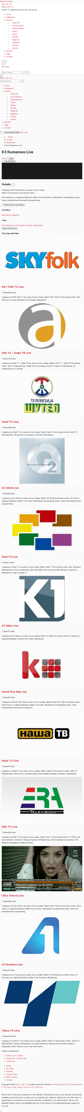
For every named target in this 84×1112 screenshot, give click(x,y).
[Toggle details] (12, 185)
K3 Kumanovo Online (23, 225)
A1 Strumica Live (12, 964)
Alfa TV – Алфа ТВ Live (16, 352)
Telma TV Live (11, 1030)
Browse (9, 51)
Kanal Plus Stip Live (14, 691)
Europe (9, 140)
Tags (8, 54)
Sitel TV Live (10, 556)
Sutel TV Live (10, 421)
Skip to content (6, 1)
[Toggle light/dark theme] (4, 61)
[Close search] (27, 72)
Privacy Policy (12, 1074)
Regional (15, 215)
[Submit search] (24, 72)
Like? (4, 158)
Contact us (10, 1061)
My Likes (5, 67)
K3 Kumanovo (7, 225)
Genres (9, 20)
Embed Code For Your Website (14, 205)
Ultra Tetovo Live (13, 895)
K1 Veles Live (10, 625)
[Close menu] (1, 75)
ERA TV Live (9, 826)
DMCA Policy (11, 1077)
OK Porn (39, 1087)
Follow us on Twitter (14, 1055)
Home (8, 14)
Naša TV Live (10, 760)
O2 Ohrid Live (10, 487)
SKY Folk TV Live (13, 286)
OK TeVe (6, 1087)
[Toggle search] (3, 64)
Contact (9, 56)
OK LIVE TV (7, 4)
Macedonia (10, 142)
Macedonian (38, 225)
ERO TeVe (17, 1087)
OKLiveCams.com (75, 1084)
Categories (10, 17)
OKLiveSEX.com (58, 1084)
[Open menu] (3, 70)
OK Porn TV (28, 1087)
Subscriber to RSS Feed (16, 1058)
